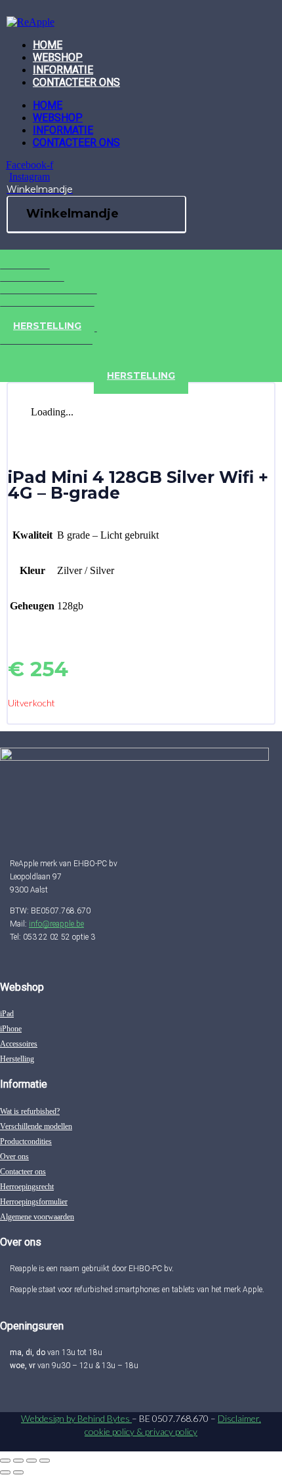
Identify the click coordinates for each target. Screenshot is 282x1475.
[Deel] (31, 1461)
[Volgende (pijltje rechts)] (18, 1472)
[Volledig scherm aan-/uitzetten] (18, 1461)
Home (47, 45)
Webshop (58, 57)
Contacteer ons (76, 82)
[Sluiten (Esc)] (44, 1461)
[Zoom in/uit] (5, 1461)
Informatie (63, 70)
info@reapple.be (56, 924)
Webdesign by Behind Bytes (76, 1418)
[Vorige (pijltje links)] (5, 1472)
